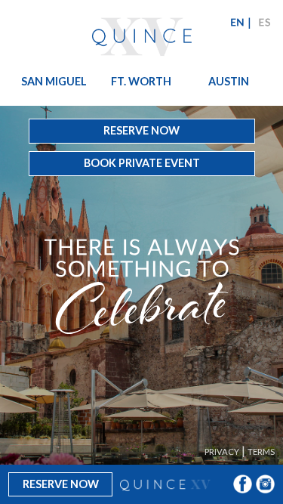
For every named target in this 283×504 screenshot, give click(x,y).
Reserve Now (61, 484)
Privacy (222, 451)
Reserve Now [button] (141, 130)
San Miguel (53, 81)
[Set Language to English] (236, 22)
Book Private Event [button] (142, 162)
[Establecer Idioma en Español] (263, 22)
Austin (229, 81)
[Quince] (142, 34)
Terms (261, 451)
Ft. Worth (140, 81)
